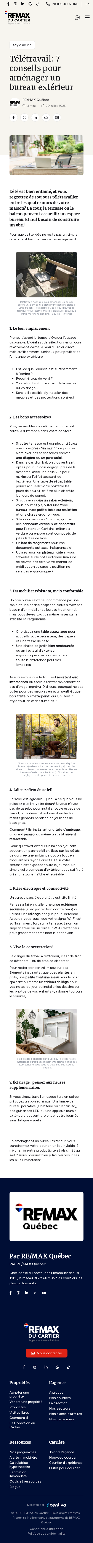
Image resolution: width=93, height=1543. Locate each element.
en (87, 4)
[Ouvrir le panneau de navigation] (87, 17)
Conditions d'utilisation (46, 1529)
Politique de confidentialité (46, 1533)
